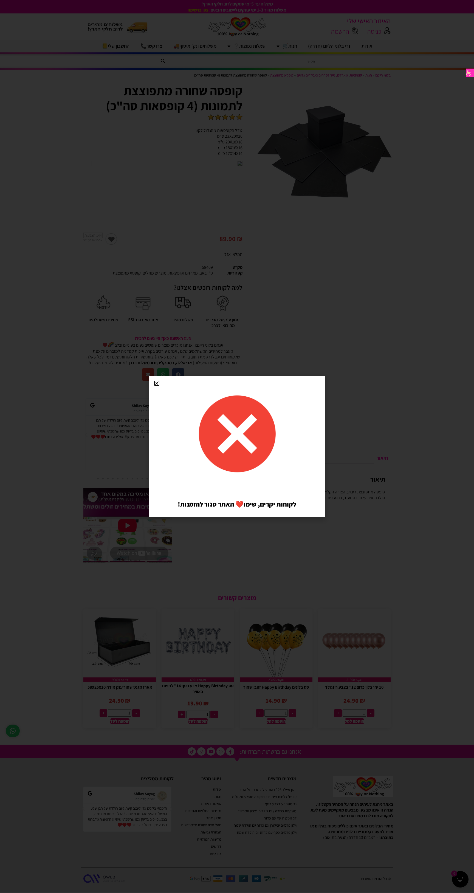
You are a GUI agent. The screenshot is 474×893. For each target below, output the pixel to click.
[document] (237, 446)
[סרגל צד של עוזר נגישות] (470, 73)
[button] (157, 383)
